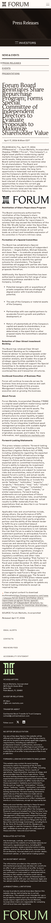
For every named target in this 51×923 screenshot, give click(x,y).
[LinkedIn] (23, 722)
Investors (27, 43)
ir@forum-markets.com (13, 703)
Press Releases (11, 63)
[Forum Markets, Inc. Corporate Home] (25, 668)
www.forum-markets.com (32, 435)
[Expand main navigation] (47, 4)
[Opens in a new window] (25, 199)
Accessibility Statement (16, 656)
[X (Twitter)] (17, 722)
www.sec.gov (25, 575)
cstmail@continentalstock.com (16, 716)
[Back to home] (25, 915)
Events (6, 68)
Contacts (8, 639)
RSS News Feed (10, 647)
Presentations (11, 73)
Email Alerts (10, 630)
